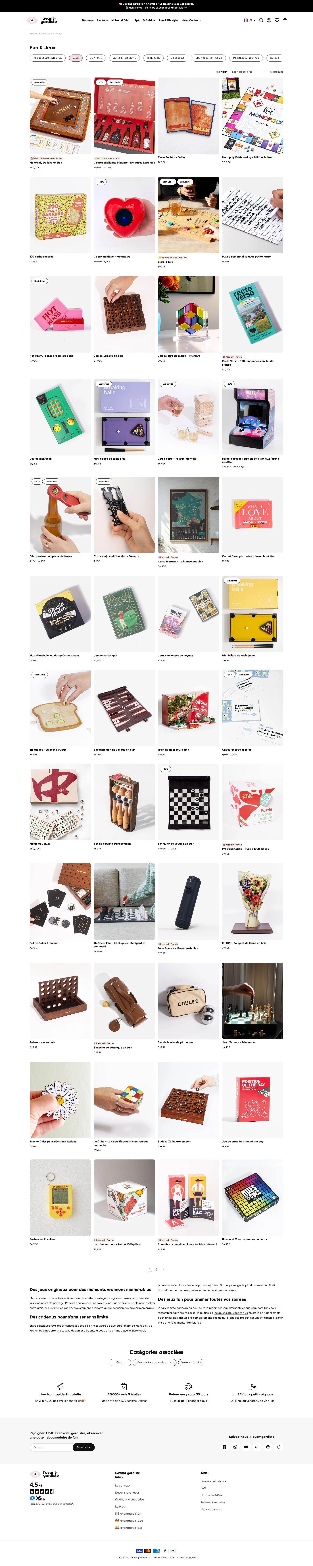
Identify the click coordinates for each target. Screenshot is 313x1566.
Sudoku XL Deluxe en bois (174, 1141)
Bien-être (96, 57)
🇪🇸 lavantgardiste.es (128, 1527)
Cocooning (177, 57)
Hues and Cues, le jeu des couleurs (244, 1239)
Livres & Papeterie (124, 57)
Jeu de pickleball (41, 458)
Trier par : (222, 71)
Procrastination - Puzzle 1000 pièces (245, 849)
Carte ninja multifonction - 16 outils (116, 556)
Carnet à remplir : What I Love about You (248, 556)
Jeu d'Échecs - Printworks (238, 1042)
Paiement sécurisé (213, 1502)
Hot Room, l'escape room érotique (51, 355)
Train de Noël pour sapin (173, 749)
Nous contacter (211, 1509)
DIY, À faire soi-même (208, 57)
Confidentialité (158, 1557)
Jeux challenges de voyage (175, 655)
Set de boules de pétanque (175, 1042)
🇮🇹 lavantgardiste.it (128, 1513)
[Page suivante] (163, 1270)
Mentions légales (188, 1557)
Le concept (122, 1485)
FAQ (203, 1488)
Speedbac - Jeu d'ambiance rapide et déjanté (187, 1244)
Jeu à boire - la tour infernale (177, 458)
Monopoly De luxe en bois (46, 162)
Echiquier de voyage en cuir (176, 843)
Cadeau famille (191, 1362)
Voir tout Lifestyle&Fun (48, 57)
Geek (120, 1362)
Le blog (120, 1506)
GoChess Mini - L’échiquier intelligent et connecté (119, 944)
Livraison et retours (213, 1481)
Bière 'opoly (165, 261)
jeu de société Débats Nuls (231, 1312)
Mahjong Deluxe (40, 843)
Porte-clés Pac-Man (43, 1239)
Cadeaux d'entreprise (129, 1499)
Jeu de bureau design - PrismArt (179, 355)
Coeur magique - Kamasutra (112, 256)
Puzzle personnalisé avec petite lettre (246, 256)
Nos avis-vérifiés (211, 1495)
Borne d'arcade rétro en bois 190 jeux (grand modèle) (250, 460)
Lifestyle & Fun (44, 34)
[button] (121, 20)
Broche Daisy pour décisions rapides (53, 1141)
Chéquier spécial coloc (236, 749)
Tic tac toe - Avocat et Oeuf (48, 749)
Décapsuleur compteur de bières (51, 556)
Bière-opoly (139, 1330)
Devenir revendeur (127, 1492)
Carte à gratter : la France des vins (180, 561)
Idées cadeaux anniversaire (155, 1362)
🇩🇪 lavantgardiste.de (129, 1520)
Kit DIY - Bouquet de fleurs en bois (244, 943)
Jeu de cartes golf (105, 655)
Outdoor (275, 57)
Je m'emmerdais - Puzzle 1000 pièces (118, 1244)
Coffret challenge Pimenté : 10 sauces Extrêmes (124, 162)
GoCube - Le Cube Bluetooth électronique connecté (121, 1143)
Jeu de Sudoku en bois (108, 355)
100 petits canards (41, 256)
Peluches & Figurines (246, 57)
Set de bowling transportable (113, 843)
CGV (172, 1557)
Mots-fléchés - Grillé (171, 157)
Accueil (33, 34)
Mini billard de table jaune (239, 655)
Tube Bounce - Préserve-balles (178, 948)
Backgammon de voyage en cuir (114, 749)
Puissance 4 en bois (42, 1042)
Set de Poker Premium (44, 943)
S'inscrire (84, 1447)
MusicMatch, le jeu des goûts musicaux (55, 655)
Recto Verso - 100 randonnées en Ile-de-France (248, 362)
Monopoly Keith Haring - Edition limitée (247, 157)
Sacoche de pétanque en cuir (113, 1047)
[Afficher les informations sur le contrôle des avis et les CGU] (72, 1504)
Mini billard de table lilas (109, 458)
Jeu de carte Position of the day (242, 1141)
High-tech (153, 57)
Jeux (76, 57)
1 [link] (149, 1269)
